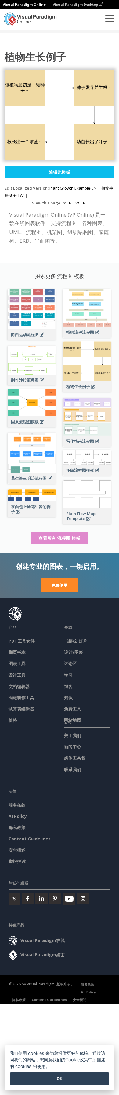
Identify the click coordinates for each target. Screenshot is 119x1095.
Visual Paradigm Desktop (76, 4)
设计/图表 (73, 652)
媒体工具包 (74, 758)
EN (69, 203)
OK (60, 1078)
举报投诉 (17, 861)
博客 (68, 686)
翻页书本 (17, 652)
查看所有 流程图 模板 (59, 538)
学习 (68, 675)
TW (76, 203)
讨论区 (70, 663)
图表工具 (17, 663)
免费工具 (72, 709)
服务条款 (17, 805)
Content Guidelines (30, 839)
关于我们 (72, 735)
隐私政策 (17, 827)
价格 (13, 720)
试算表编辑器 (21, 709)
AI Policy (18, 816)
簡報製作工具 (21, 697)
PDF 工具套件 (22, 641)
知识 (68, 697)
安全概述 (17, 850)
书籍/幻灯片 (75, 641)
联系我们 (72, 769)
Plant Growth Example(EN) (73, 188)
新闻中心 (72, 746)
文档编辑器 (19, 686)
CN (83, 203)
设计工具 (17, 675)
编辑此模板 (59, 172)
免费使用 (59, 585)
